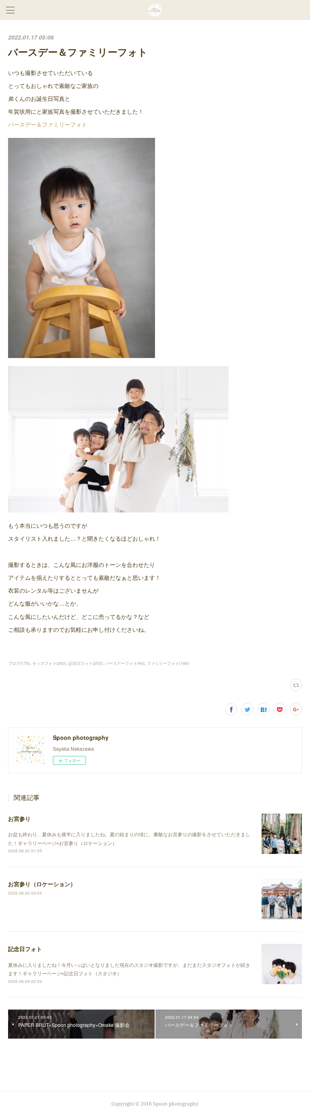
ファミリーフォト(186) (168, 663)
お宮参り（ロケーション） (42, 884)
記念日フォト (25, 949)
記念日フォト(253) (86, 663)
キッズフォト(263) (49, 663)
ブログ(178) (19, 663)
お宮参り (19, 818)
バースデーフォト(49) (125, 663)
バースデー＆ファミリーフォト (47, 124)
